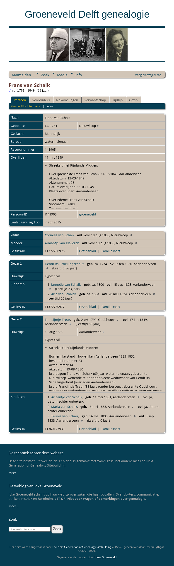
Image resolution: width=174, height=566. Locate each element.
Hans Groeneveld (105, 557)
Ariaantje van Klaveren (62, 243)
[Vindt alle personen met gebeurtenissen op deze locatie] (98, 125)
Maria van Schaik (64, 406)
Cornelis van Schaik (59, 235)
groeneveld (87, 214)
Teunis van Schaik (64, 416)
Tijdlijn (117, 100)
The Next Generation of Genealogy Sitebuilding (81, 547)
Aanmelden (21, 75)
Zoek (45, 75)
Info (78, 75)
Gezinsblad (87, 251)
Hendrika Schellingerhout (64, 264)
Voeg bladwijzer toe (148, 75)
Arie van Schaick (63, 294)
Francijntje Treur (57, 319)
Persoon (20, 100)
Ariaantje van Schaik (66, 397)
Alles (50, 106)
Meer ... (14, 473)
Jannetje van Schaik (66, 284)
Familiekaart (111, 251)
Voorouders (41, 100)
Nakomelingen (67, 100)
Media (62, 75)
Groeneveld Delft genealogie (87, 14)
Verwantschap (95, 100)
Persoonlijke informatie (25, 106)
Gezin (133, 100)
